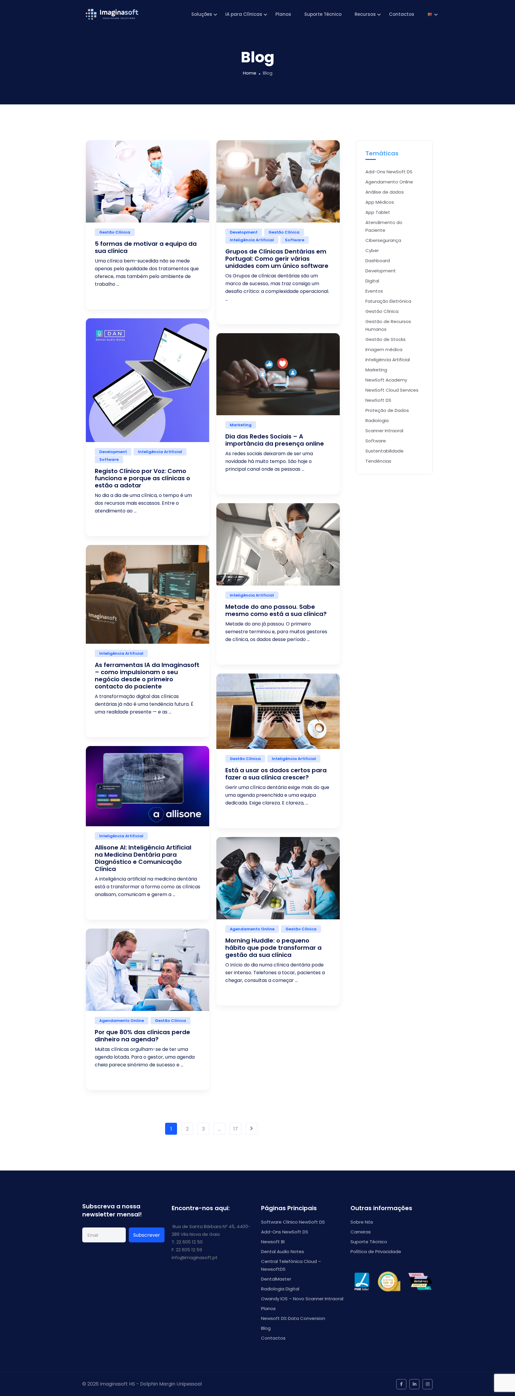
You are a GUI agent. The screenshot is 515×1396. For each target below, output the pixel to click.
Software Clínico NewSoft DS (293, 1222)
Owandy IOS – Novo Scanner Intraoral (302, 1298)
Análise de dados (384, 192)
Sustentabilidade (384, 451)
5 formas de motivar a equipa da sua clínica (146, 247)
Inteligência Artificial (252, 240)
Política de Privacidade (375, 1251)
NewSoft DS (378, 400)
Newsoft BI (273, 1242)
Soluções (201, 14)
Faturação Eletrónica (388, 301)
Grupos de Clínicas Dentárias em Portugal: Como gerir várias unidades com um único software (276, 258)
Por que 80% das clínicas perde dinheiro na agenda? (142, 1035)
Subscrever (146, 1235)
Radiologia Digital (280, 1289)
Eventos (374, 291)
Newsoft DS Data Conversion (293, 1318)
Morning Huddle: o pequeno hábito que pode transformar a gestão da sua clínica (273, 947)
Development (244, 232)
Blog (266, 1328)
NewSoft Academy (386, 380)
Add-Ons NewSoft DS (388, 172)
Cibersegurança (383, 240)
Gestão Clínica (114, 232)
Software (294, 240)
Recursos (365, 14)
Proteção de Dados (387, 410)
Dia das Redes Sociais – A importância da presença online (274, 440)
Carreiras (360, 1232)
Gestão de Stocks (385, 339)
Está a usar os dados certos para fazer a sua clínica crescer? (276, 774)
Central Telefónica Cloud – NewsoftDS (291, 1265)
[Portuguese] (430, 14)
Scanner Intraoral (384, 430)
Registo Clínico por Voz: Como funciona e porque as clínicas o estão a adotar (142, 478)
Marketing (241, 425)
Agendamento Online (252, 929)
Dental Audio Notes (282, 1251)
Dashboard (377, 260)
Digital (372, 281)
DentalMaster (276, 1279)
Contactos (401, 14)
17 (235, 1128)
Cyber (372, 250)
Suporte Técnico (323, 14)
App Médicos (379, 202)
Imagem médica (383, 349)
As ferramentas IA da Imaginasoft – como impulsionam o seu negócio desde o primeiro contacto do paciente (147, 676)
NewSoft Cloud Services (391, 390)
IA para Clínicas (243, 14)
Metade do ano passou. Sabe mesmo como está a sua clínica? (276, 610)
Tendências (378, 461)
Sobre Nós (361, 1222)
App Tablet (377, 212)
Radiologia (377, 420)
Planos (283, 14)
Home (249, 73)
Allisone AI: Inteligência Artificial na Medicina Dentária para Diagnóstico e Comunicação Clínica (143, 858)
